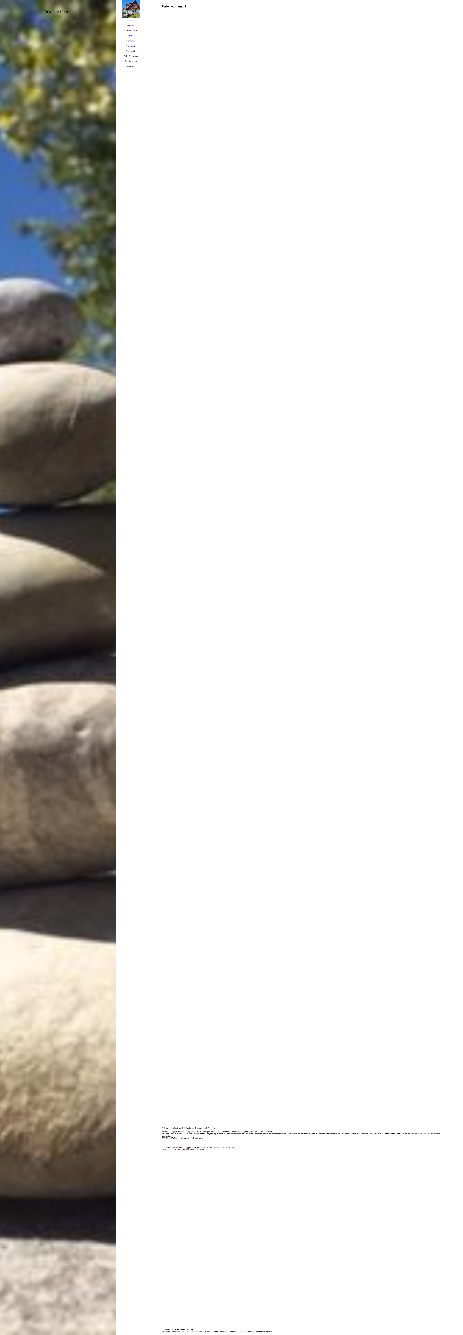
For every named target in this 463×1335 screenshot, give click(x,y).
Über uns (130, 26)
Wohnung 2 (130, 46)
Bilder (131, 36)
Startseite (130, 21)
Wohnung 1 (130, 41)
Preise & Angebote (131, 56)
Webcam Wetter (131, 31)
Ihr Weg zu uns (131, 61)
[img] (58, 667)
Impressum (131, 66)
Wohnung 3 (130, 51)
